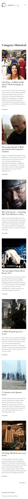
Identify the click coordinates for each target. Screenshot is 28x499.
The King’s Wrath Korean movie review (14, 454)
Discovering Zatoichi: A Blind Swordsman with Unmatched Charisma (13, 149)
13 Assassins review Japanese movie (12, 393)
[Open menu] (25, 5)
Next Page (23, 482)
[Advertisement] (14, 28)
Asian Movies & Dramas (8, 492)
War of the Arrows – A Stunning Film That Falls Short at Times (14, 213)
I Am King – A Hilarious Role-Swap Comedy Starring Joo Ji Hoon (13, 84)
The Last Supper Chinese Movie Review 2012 (13, 272)
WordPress (15, 496)
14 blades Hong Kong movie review (12, 332)
